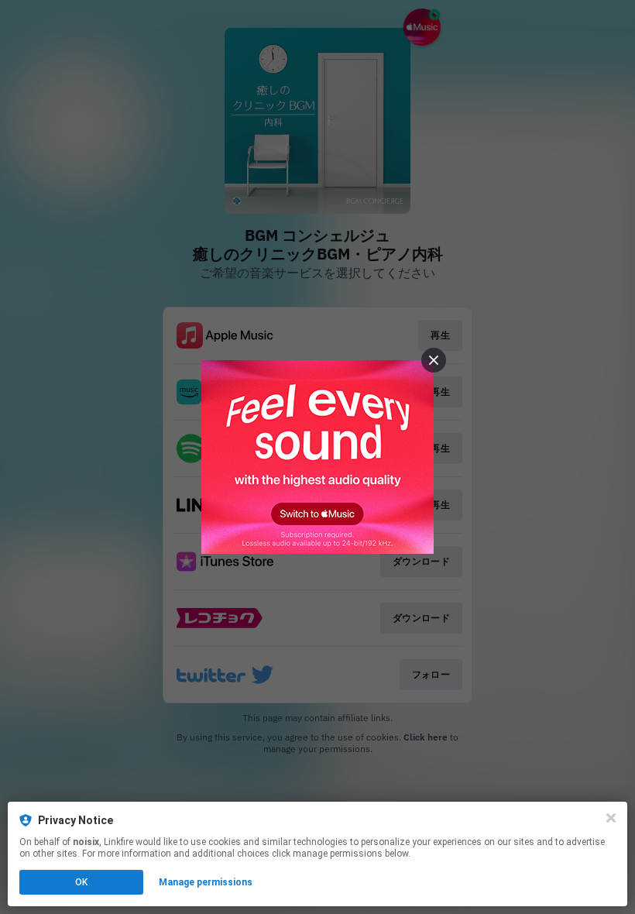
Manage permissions (205, 882)
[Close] (611, 818)
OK (81, 882)
